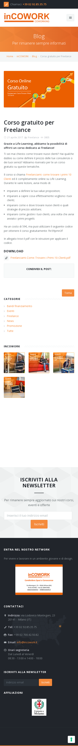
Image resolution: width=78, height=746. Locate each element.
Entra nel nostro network (27, 549)
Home (10, 56)
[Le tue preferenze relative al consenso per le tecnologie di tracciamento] (71, 739)
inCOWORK (23, 56)
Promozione (14, 326)
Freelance (33, 137)
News (10, 321)
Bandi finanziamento (19, 306)
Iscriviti (39, 524)
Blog (34, 56)
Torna (68, 293)
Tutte (10, 331)
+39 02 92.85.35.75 (34, 4)
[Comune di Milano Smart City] (39, 707)
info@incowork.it (27, 642)
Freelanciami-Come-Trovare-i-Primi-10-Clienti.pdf (40, 257)
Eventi (10, 311)
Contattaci (13, 606)
